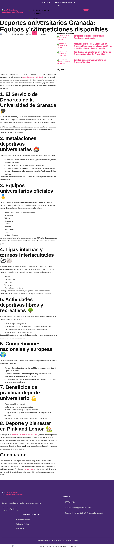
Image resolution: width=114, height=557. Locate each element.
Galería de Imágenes (40, 21)
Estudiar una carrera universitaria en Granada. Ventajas (89, 61)
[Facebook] (51, 5)
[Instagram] (55, 5)
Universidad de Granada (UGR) (32, 77)
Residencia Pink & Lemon (41, 10)
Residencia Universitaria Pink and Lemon (24, 435)
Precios (35, 19)
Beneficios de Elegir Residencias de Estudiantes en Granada (89, 37)
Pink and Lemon (28, 469)
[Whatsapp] (62, 5)
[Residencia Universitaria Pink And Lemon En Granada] (59, 5)
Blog (34, 24)
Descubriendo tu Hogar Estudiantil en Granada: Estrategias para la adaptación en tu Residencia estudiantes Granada (92, 46)
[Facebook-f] (3, 509)
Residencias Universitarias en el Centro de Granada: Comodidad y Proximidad (92, 53)
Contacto (36, 27)
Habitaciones (37, 13)
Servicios (36, 16)
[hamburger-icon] (86, 10)
